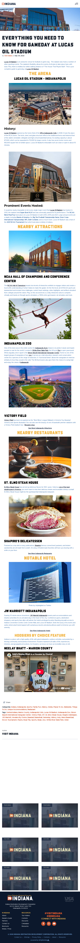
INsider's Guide (7, 918)
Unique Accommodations (17, 709)
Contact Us (5, 923)
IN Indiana (6, 913)
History (44, 707)
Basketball (38, 717)
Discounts (25, 921)
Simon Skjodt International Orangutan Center (43, 353)
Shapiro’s (38, 545)
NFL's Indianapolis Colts (48, 133)
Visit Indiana (8, 56)
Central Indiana (11, 712)
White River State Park (40, 350)
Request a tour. (29, 425)
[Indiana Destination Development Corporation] (9, 4)
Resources (26, 913)
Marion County (23, 712)
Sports (29, 707)
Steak (39, 720)
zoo (30, 355)
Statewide (67, 707)
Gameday (46, 717)
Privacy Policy (36, 937)
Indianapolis (24, 362)
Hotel (66, 720)
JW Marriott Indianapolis (38, 615)
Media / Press (6, 929)
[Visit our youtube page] (54, 923)
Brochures (5, 926)
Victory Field (8, 420)
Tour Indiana (26, 915)
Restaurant (31, 709)
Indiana (13, 707)
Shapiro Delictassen (69, 715)
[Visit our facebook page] (43, 923)
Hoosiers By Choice (19, 717)
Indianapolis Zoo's (41, 348)
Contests (25, 918)
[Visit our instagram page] (49, 923)
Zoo (59, 350)
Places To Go (58, 707)
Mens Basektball (67, 717)
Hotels (50, 707)
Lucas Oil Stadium (10, 62)
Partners (5, 921)
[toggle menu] (76, 4)
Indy (59, 717)
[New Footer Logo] (20, 897)
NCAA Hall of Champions (16, 285)
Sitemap (26, 937)
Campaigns (25, 923)
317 (43, 715)
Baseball (31, 717)
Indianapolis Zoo (64, 712)
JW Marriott (6, 717)
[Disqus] (40, 768)
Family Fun (37, 707)
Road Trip (27, 720)
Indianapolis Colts (36, 712)
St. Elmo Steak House (11, 487)
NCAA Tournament (9, 720)
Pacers (20, 720)
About (4, 915)
